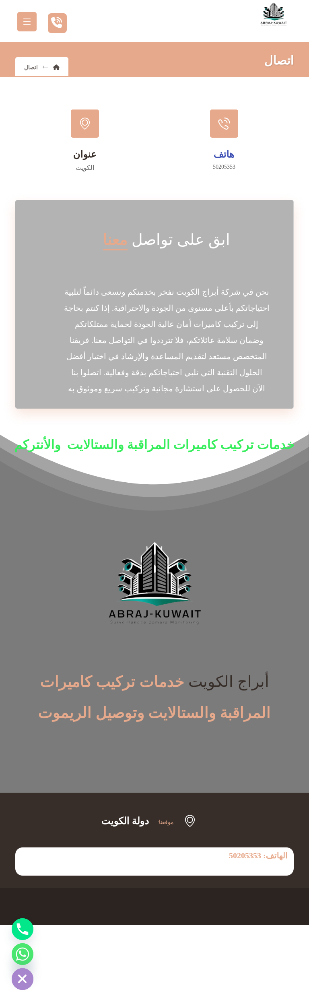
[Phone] (22, 929)
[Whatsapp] (22, 954)
